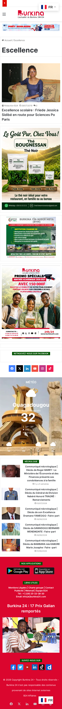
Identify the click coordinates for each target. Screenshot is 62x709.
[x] (20, 669)
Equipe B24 (41, 590)
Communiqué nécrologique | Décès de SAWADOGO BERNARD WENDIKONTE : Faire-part (41, 528)
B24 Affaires (29, 695)
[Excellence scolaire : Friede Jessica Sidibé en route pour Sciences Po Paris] (31, 82)
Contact (49, 587)
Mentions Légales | (18, 587)
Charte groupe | (36, 587)
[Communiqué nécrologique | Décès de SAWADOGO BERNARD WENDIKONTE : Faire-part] (11, 529)
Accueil (8, 40)
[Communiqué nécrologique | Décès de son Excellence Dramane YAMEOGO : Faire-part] (11, 513)
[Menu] (4, 15)
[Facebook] (13, 669)
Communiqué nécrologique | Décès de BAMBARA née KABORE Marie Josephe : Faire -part (41, 544)
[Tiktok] (42, 669)
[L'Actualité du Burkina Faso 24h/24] (31, 14)
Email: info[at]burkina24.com (31, 596)
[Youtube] (27, 669)
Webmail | (30, 590)
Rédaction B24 (11, 105)
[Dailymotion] (49, 669)
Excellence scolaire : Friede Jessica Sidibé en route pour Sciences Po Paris (30, 114)
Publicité (18, 590)
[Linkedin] (35, 669)
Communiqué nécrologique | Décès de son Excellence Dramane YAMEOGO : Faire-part (41, 512)
